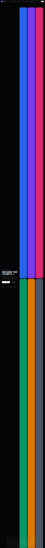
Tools (22, 1)
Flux (18, 1)
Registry (27, 1)
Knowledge (31, 1)
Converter (15, 1)
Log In (42, 1)
